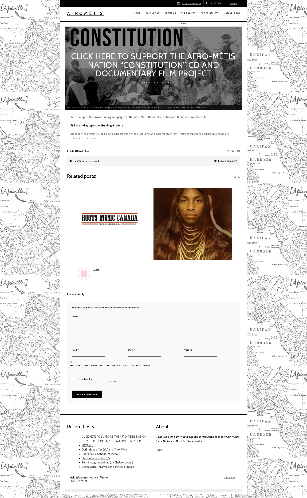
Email (131, 350)
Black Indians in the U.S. (96, 458)
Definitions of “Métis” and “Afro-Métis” (105, 449)
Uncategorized (92, 161)
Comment (77, 316)
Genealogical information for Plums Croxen (108, 466)
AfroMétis (85, 13)
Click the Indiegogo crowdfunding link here (96, 125)
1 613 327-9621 (78, 480)
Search (233, 3)
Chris (142, 82)
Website (188, 350)
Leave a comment (227, 160)
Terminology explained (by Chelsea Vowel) (107, 462)
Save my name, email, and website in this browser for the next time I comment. (110, 365)
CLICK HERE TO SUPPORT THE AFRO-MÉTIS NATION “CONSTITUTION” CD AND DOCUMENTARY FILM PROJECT (114, 441)
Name (75, 350)
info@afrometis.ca (191, 3)
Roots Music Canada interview (100, 453)
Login (159, 449)
